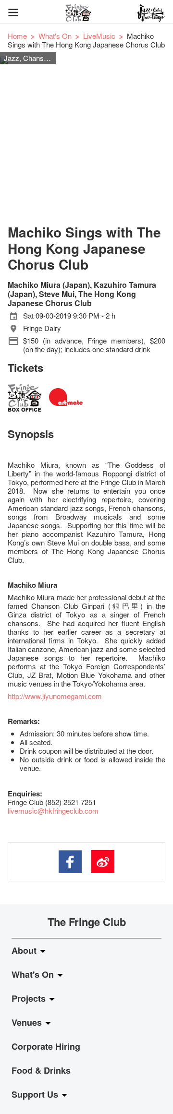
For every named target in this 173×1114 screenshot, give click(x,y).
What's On (55, 36)
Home (17, 36)
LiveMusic (99, 36)
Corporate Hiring (46, 1046)
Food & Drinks (41, 1070)
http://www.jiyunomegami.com (55, 696)
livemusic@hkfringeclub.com (53, 811)
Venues (28, 1022)
